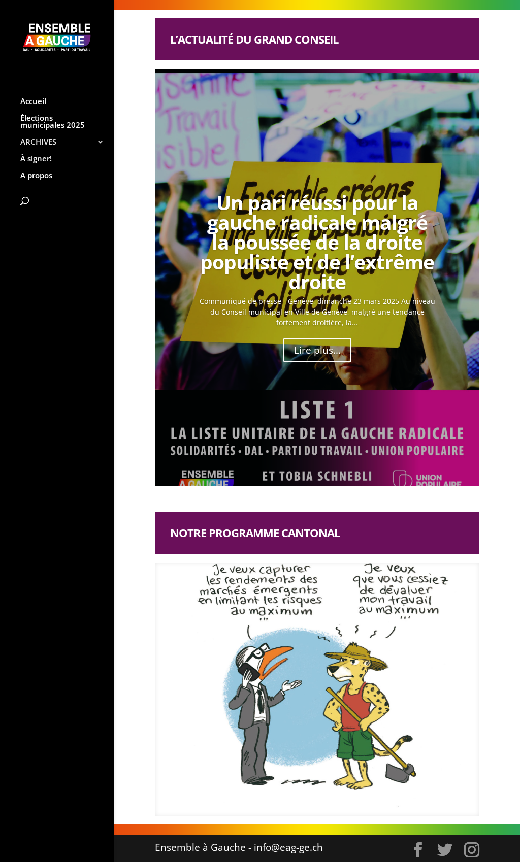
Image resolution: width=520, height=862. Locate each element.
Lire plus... (317, 350)
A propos (36, 175)
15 (356, 797)
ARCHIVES (38, 142)
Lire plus (303, 719)
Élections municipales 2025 (52, 122)
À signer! (36, 159)
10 (313, 797)
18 (382, 797)
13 (339, 797)
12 (330, 797)
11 (321, 797)
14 (347, 797)
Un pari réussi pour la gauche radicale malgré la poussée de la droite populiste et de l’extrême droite (317, 242)
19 (391, 797)
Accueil (33, 101)
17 (373, 797)
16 (365, 797)
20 (399, 797)
